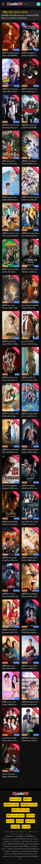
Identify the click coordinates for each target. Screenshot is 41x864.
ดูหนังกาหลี (30, 821)
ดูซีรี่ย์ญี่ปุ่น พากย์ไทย (29, 805)
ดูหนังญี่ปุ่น (15, 827)
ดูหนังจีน (20, 821)
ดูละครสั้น (26, 827)
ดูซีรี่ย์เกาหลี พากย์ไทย (20, 810)
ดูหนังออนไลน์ (15, 799)
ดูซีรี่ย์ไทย (27, 799)
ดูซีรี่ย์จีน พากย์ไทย (11, 805)
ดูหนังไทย (30, 816)
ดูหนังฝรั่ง (10, 821)
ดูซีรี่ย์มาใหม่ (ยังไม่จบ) (15, 816)
